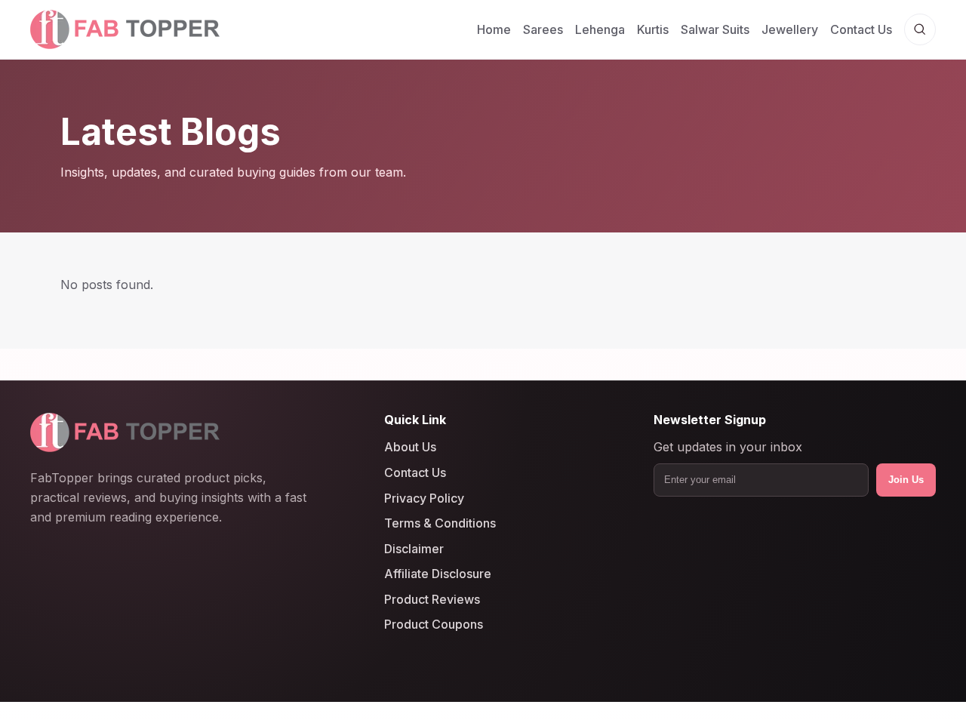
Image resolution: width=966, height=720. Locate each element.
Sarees (543, 29)
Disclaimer (414, 548)
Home (494, 29)
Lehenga (600, 29)
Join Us (906, 479)
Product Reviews (432, 599)
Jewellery (789, 29)
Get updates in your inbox (728, 447)
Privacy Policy (424, 498)
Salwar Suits (715, 29)
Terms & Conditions (440, 523)
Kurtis (653, 29)
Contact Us (861, 29)
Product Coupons (433, 624)
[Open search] (920, 29)
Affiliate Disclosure (437, 573)
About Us (410, 447)
